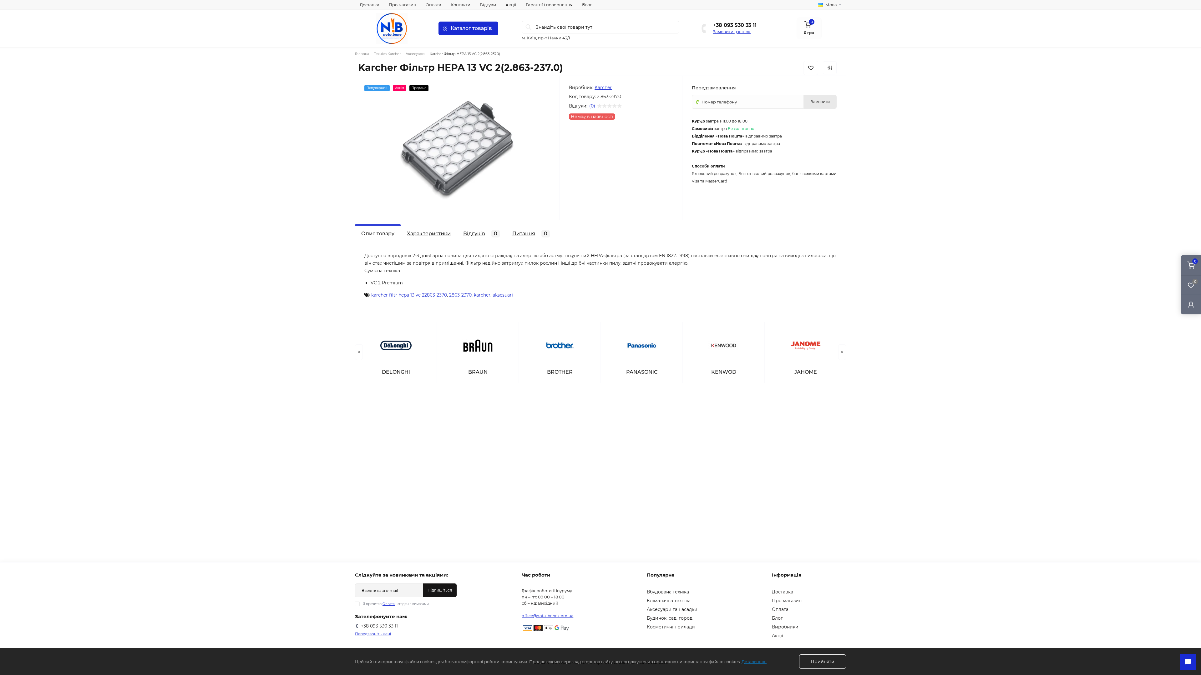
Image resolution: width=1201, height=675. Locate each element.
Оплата (433, 4)
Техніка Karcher (387, 54)
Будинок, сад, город (669, 618)
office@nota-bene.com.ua (547, 615)
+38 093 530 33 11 (735, 25)
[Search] (528, 27)
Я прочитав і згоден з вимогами (396, 604)
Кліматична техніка (669, 600)
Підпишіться (440, 590)
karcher (482, 295)
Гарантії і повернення (549, 4)
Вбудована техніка (668, 592)
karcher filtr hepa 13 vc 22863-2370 (409, 295)
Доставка (369, 4)
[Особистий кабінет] (1191, 304)
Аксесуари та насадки (672, 609)
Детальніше (754, 661)
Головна (362, 54)
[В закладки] (810, 68)
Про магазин (402, 4)
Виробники (785, 627)
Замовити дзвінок (732, 31)
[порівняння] (830, 67)
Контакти (460, 4)
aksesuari (503, 295)
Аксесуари (415, 54)
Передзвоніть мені (373, 634)
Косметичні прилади (671, 627)
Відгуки (488, 4)
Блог (587, 4)
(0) (592, 106)
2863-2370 (460, 295)
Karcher (603, 87)
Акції (510, 4)
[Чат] (1188, 662)
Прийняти (822, 661)
